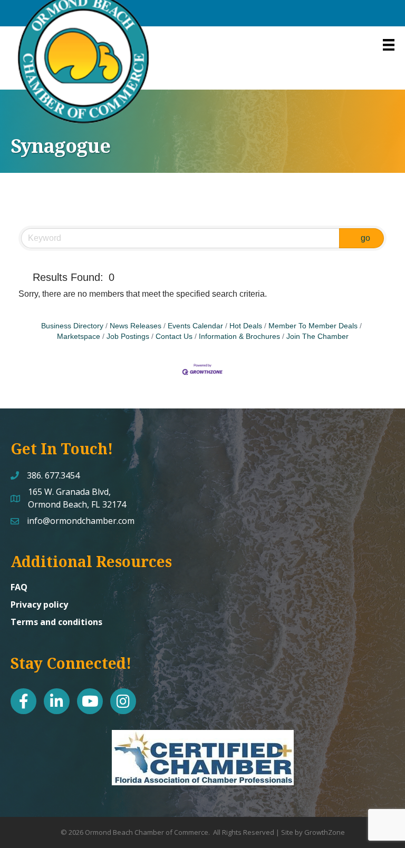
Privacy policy (39, 604)
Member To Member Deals (313, 326)
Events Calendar (195, 326)
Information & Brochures (239, 336)
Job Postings (128, 336)
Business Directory (72, 326)
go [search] (365, 237)
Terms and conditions (56, 622)
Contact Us (174, 336)
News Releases (135, 326)
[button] (23, 277)
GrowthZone (324, 832)
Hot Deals (245, 326)
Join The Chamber (317, 336)
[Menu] (389, 45)
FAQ (19, 587)
